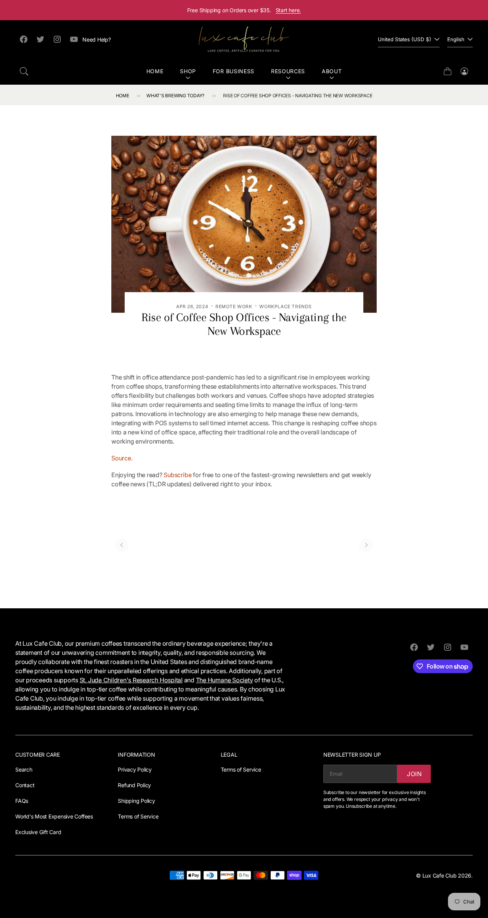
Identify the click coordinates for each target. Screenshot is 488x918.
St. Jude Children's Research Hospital (131, 680)
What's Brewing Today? (175, 95)
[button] (24, 71)
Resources (288, 71)
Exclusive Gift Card (38, 832)
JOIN (414, 774)
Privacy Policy (135, 769)
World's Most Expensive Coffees (54, 816)
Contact (24, 785)
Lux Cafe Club (439, 875)
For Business (233, 71)
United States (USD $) (404, 39)
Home (155, 71)
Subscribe (177, 475)
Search (23, 769)
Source (121, 458)
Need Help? (96, 39)
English (455, 39)
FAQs (21, 800)
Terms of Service (138, 816)
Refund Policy (134, 785)
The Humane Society (224, 680)
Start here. (288, 10)
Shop (188, 71)
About (332, 71)
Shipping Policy (136, 800)
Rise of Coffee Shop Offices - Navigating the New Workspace (297, 95)
